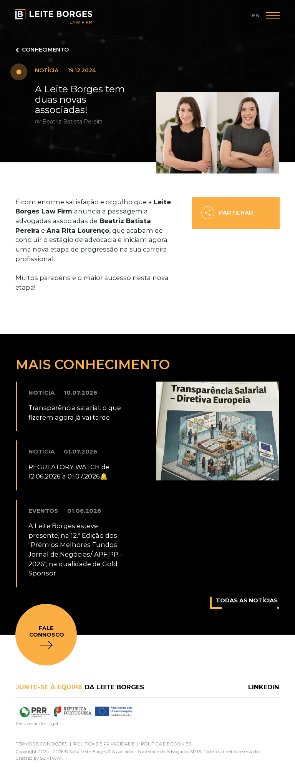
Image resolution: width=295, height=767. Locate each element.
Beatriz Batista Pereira (72, 121)
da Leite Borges (80, 687)
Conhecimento (45, 49)
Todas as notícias (247, 600)
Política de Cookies (166, 744)
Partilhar (235, 212)
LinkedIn (263, 687)
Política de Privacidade (104, 744)
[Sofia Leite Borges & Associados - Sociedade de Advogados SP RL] (53, 16)
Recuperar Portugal (37, 723)
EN (256, 15)
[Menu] (273, 17)
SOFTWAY (51, 758)
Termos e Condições (41, 744)
